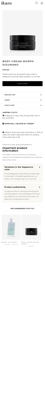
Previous (3, 228)
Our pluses (9, 105)
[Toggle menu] (42, 3)
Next (39, 228)
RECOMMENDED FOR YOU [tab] (22, 208)
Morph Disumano (9, 242)
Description (9, 95)
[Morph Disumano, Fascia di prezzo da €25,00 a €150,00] (11, 227)
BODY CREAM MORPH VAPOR (30, 243)
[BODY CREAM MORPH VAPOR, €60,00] (31, 227)
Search (36, 3)
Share (7, 100)
